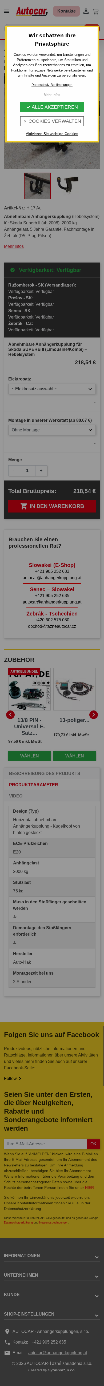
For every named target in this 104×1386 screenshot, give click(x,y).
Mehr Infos (52, 95)
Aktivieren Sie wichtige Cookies (52, 134)
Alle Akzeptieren (52, 107)
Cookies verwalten (52, 121)
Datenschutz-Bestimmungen (52, 85)
